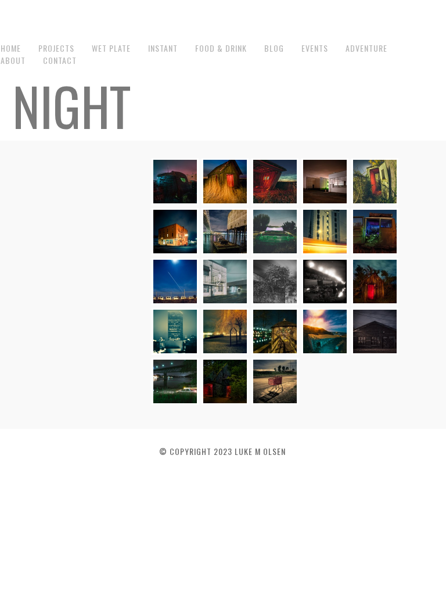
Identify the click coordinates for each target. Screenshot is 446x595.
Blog (274, 48)
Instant (163, 48)
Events (314, 48)
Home (11, 48)
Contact (60, 60)
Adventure (366, 48)
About (13, 60)
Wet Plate (111, 48)
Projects (56, 48)
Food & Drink (221, 48)
